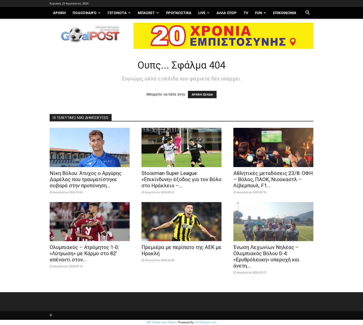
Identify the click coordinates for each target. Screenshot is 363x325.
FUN (258, 12)
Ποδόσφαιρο (85, 12)
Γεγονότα (117, 12)
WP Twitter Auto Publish (162, 322)
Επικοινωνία (284, 12)
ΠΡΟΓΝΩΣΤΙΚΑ (178, 12)
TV (245, 12)
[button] (307, 13)
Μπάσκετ (146, 12)
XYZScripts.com (206, 322)
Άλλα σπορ (227, 12)
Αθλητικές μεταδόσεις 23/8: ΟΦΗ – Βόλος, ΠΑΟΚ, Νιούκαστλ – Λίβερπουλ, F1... (273, 179)
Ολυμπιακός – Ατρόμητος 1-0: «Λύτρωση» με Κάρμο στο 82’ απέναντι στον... (84, 253)
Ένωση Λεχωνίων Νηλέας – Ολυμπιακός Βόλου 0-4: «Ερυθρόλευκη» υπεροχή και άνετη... (266, 256)
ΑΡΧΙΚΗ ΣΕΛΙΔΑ (202, 94)
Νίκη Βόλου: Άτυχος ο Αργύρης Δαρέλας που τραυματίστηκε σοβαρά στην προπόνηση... (85, 179)
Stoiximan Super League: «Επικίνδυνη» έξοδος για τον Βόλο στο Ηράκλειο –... (181, 179)
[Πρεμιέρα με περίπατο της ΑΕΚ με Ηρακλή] (181, 221)
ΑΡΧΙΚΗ (59, 12)
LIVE (201, 12)
